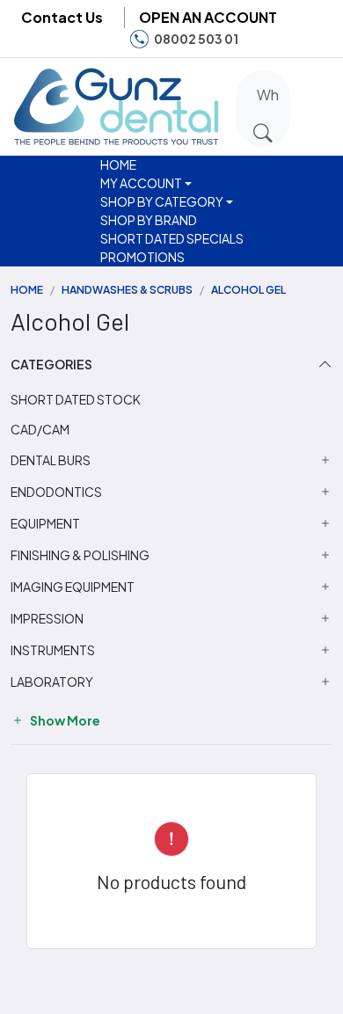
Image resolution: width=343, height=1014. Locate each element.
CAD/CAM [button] (40, 429)
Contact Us (62, 17)
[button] (314, 104)
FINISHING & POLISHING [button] (80, 555)
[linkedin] (315, 39)
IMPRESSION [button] (47, 618)
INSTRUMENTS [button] (53, 650)
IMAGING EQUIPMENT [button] (73, 587)
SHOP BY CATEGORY (161, 201)
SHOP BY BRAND (148, 220)
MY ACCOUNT (141, 183)
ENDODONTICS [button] (56, 492)
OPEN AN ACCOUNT (208, 17)
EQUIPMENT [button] (45, 523)
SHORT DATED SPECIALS (172, 238)
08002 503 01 (196, 39)
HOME (118, 164)
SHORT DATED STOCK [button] (76, 399)
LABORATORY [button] (52, 682)
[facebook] (262, 39)
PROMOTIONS (142, 257)
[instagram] (288, 39)
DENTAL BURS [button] (51, 460)
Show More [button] (64, 720)
